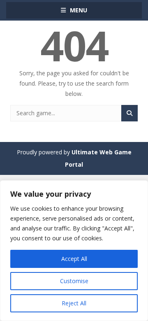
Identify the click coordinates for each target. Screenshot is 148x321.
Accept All (74, 259)
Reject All (74, 303)
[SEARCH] (129, 113)
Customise (74, 281)
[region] (74, 250)
